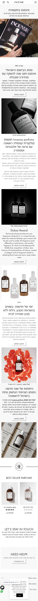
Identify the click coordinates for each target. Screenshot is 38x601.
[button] (3, 2)
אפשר (19, 595)
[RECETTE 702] (28, 493)
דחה (15, 595)
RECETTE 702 (28, 507)
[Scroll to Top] (34, 589)
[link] (28, 509)
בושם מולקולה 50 (10, 507)
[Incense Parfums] (19, 2)
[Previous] (22, 516)
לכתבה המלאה (19, 94)
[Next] (16, 516)
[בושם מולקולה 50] (9, 493)
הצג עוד (15, 592)
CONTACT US (19, 561)
